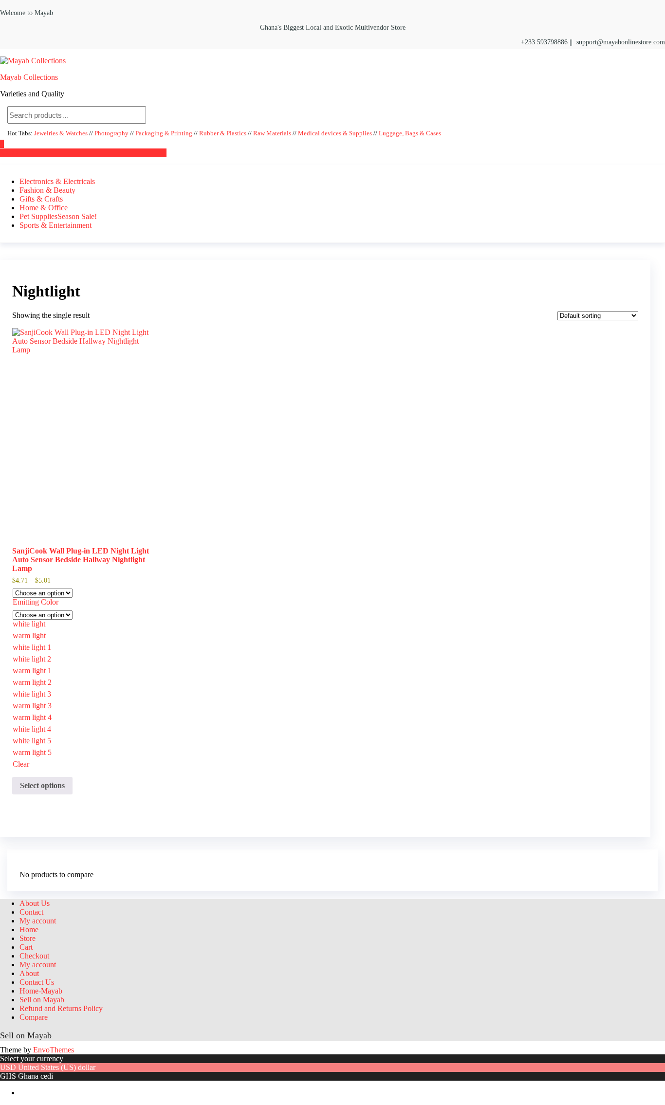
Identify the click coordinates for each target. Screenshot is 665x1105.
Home (28, 929)
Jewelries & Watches (61, 133)
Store (27, 938)
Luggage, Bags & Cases (410, 133)
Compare (33, 1017)
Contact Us (36, 982)
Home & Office (43, 207)
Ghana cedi (35, 1076)
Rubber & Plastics (222, 133)
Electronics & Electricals (57, 181)
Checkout (34, 956)
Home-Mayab (40, 991)
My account (37, 921)
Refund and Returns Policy (61, 1008)
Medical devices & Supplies (335, 133)
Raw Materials (272, 133)
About (29, 973)
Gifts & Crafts (41, 199)
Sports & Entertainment (55, 225)
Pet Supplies (58, 216)
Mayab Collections (29, 77)
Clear (21, 764)
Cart (26, 947)
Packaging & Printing (163, 133)
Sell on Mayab (41, 999)
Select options (42, 785)
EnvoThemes (53, 1050)
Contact (31, 912)
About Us (34, 903)
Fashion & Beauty (47, 190)
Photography (111, 133)
